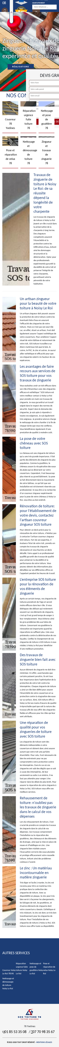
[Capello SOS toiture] (29, 1014)
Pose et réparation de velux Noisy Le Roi (49, 968)
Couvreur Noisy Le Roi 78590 (9, 972)
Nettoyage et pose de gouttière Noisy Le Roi (36, 968)
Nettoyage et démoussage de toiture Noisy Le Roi (8, 983)
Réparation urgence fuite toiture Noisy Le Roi (22, 968)
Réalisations (20, 67)
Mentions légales (44, 1042)
